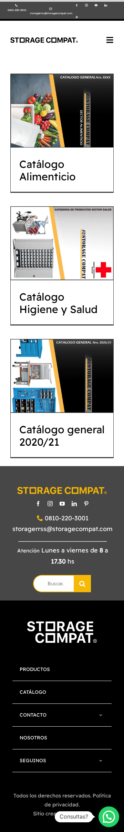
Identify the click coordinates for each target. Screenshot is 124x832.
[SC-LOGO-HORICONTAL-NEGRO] (44, 40)
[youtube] (96, 5)
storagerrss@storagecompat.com (62, 529)
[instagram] (86, 5)
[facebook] (76, 5)
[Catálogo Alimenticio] (62, 110)
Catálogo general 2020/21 (62, 358)
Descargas (62, 129)
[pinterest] (76, 17)
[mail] (50, 9)
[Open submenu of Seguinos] (101, 760)
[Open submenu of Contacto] (101, 715)
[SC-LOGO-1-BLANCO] (62, 624)
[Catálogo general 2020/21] (62, 376)
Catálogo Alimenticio (62, 93)
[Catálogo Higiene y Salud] (62, 243)
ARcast (82, 813)
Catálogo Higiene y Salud (62, 225)
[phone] (16, 5)
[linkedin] (105, 5)
